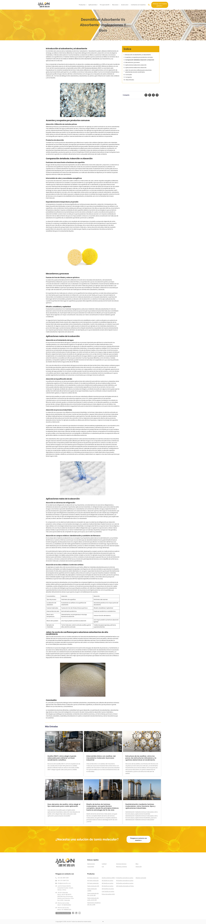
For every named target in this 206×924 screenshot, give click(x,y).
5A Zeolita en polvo (107, 886)
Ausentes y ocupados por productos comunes (139, 57)
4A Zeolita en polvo (107, 883)
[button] (146, 95)
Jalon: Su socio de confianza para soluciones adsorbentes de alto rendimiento (138, 71)
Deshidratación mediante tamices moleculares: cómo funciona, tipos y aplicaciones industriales (140, 806)
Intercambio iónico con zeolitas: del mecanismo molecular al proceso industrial (101, 758)
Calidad (104, 864)
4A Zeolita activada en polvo (124, 880)
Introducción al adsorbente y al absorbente (138, 55)
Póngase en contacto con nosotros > (138, 839)
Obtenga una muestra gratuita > (160, 5)
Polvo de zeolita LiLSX (108, 894)
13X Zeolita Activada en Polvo (125, 886)
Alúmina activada (141, 878)
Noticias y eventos (121, 866)
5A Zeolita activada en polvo (124, 883)
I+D (103, 866)
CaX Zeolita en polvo (108, 891)
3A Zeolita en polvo (107, 880)
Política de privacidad (63, 913)
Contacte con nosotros (138, 5)
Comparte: (128, 77)
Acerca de (124, 5)
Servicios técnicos (121, 864)
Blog (137, 864)
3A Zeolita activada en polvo (124, 878)
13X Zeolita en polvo (108, 888)
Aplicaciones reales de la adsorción (135, 65)
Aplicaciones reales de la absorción (135, 67)
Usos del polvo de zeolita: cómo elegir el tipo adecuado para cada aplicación (63, 805)
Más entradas (130, 80)
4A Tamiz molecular (93, 880)
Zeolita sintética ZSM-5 (108, 878)
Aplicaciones (91, 864)
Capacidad (90, 866)
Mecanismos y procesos (132, 62)
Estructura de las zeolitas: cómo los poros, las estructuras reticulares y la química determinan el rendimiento (140, 758)
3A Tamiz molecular (92, 878)
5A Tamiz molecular (93, 883)
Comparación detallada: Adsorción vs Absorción (139, 60)
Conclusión (128, 75)
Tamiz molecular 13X (93, 886)
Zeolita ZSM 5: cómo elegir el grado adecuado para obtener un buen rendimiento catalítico (61, 758)
